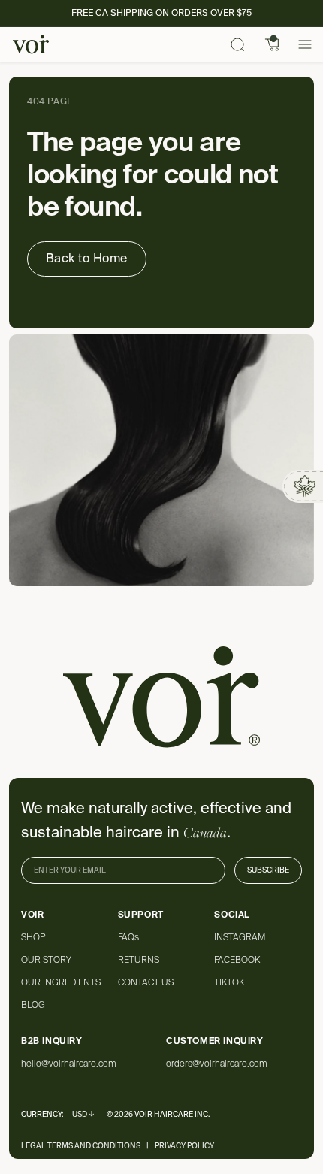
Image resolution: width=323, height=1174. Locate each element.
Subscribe (268, 870)
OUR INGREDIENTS (61, 982)
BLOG (33, 1005)
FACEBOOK (237, 960)
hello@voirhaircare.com (68, 1064)
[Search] (237, 44)
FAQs (128, 937)
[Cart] (273, 44)
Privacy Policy (184, 1146)
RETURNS (138, 960)
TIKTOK (229, 982)
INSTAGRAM (239, 937)
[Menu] (305, 44)
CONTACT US (146, 982)
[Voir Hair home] (31, 44)
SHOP (33, 937)
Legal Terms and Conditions (80, 1146)
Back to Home (87, 258)
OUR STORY (46, 960)
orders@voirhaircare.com (216, 1064)
